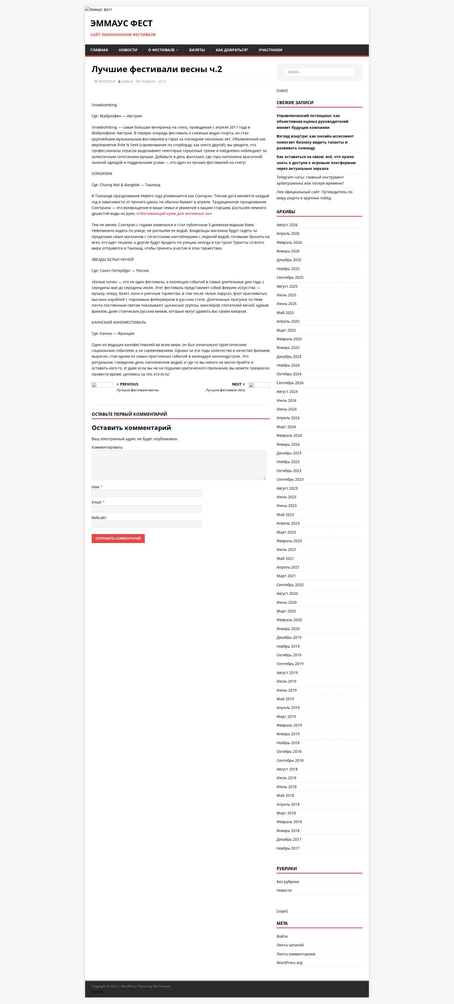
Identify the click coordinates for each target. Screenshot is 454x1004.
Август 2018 (287, 769)
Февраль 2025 (289, 338)
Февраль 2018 (289, 821)
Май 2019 (285, 698)
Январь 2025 (288, 347)
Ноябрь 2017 (288, 848)
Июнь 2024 (287, 409)
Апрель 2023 (288, 523)
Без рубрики (288, 881)
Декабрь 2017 (289, 839)
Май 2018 (285, 795)
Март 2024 (286, 426)
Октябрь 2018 (289, 751)
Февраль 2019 (289, 725)
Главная (99, 49)
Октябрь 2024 (289, 373)
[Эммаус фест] (98, 9)
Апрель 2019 (288, 707)
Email (97, 502)
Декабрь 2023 (289, 452)
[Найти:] (319, 72)
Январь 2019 (288, 733)
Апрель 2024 (288, 417)
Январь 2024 (288, 444)
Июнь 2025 (287, 303)
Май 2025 (285, 312)
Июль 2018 (286, 777)
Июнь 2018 (287, 786)
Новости (128, 49)
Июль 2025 (286, 294)
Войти (282, 936)
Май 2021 (285, 558)
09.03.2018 (107, 81)
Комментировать (107, 447)
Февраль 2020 (289, 619)
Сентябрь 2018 (290, 760)
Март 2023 (286, 532)
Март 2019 (286, 716)
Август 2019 (287, 672)
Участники (270, 49)
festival (127, 81)
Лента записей (290, 944)
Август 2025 (287, 286)
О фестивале (161, 49)
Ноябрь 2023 (288, 461)
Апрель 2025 (288, 321)
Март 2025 (286, 330)
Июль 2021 (286, 549)
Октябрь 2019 (289, 654)
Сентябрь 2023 (290, 479)
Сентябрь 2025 (290, 277)
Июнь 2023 (287, 505)
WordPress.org (289, 962)
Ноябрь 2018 (288, 742)
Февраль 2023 (289, 540)
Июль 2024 (286, 400)
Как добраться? (232, 49)
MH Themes (162, 986)
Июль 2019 (286, 681)
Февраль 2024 (289, 435)
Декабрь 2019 (289, 637)
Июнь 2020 (287, 602)
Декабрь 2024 (289, 356)
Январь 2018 (288, 830)
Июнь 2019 (287, 690)
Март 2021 (286, 575)
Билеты (197, 49)
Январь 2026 (288, 251)
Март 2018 (286, 812)
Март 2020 (286, 611)
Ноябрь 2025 (288, 268)
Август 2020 (287, 593)
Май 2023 (285, 514)
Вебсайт (99, 517)
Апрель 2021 (288, 567)
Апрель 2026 (288, 233)
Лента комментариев (296, 953)
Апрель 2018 (288, 804)
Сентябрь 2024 (290, 382)
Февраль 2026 (289, 242)
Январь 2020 (288, 628)
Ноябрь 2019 (288, 646)
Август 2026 (287, 224)
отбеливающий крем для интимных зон (174, 213)
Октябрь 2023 (289, 470)
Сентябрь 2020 (290, 584)
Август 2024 (287, 391)
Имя (96, 486)
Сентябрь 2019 (290, 663)
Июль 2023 (286, 496)
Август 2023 (287, 488)
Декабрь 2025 (289, 259)
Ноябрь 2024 (288, 365)
